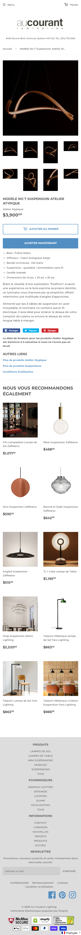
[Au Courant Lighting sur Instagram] (72, 897)
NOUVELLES (40, 831)
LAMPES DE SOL (40, 751)
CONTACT (40, 822)
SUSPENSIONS (40, 769)
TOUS (40, 773)
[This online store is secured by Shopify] (42, 924)
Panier (73, 4)
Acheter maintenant (40, 243)
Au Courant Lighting (44, 906)
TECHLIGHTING (40, 805)
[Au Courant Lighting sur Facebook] (52, 897)
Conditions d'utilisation (18, 371)
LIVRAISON (40, 827)
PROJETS (40, 836)
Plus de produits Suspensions (22, 365)
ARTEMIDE (40, 791)
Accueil (7, 48)
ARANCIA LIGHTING (40, 786)
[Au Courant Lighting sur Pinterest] (62, 897)
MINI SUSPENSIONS (40, 760)
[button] (71, 933)
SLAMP (40, 800)
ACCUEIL (40, 845)
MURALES (40, 764)
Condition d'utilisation (39, 886)
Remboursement (42, 882)
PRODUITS (40, 840)
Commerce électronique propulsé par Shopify (39, 910)
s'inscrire (69, 871)
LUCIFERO (40, 796)
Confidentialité (19, 882)
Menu (11, 4)
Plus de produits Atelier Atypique (24, 360)
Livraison (62, 882)
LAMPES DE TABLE (40, 755)
